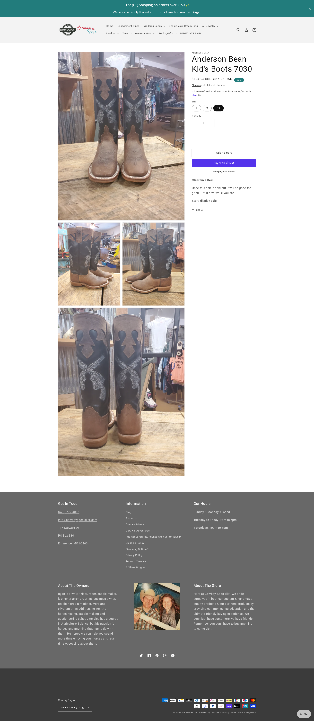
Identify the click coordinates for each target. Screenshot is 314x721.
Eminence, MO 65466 (73, 543)
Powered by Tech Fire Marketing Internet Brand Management (227, 713)
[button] (238, 30)
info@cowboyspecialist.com (77, 520)
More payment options (224, 171)
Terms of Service (136, 561)
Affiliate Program (136, 567)
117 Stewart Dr (68, 527)
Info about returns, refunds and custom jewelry (153, 536)
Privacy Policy (134, 555)
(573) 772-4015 (68, 512)
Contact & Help (135, 524)
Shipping (196, 85)
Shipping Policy (135, 542)
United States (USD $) (72, 707)
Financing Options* (137, 549)
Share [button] (199, 209)
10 (218, 108)
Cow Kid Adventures (138, 530)
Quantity (196, 116)
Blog (128, 512)
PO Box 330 (66, 535)
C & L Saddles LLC (188, 713)
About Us (131, 518)
